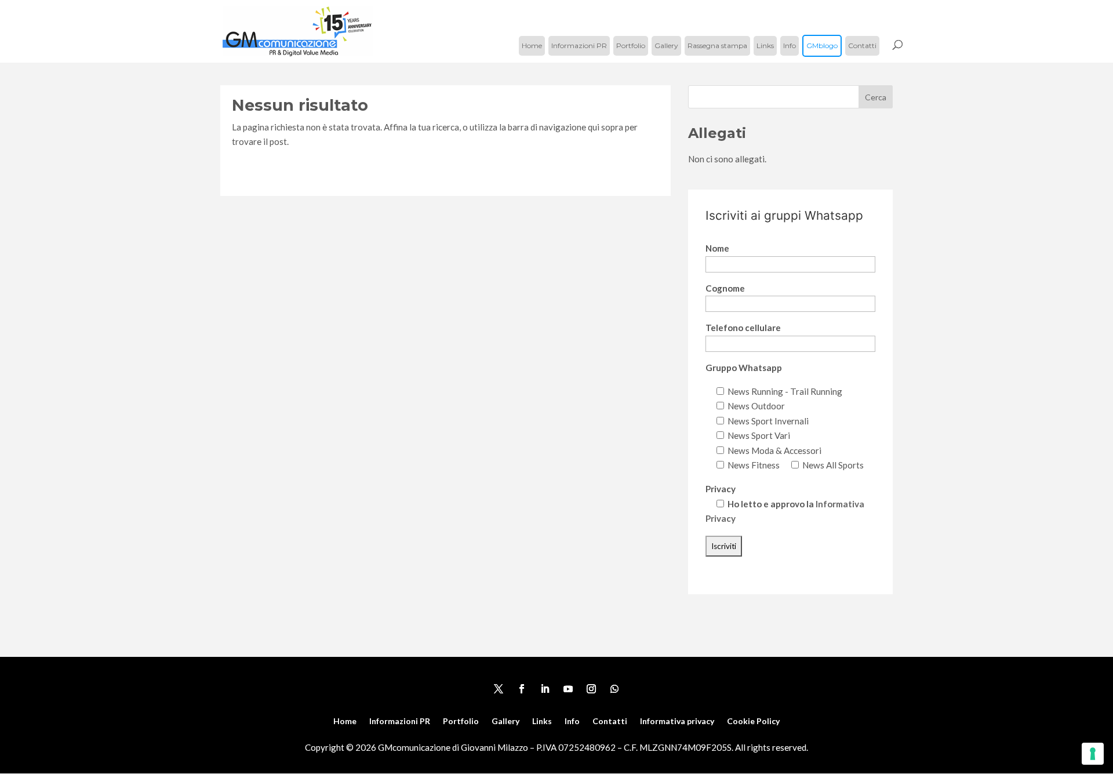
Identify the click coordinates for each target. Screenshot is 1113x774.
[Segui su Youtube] (568, 688)
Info (789, 45)
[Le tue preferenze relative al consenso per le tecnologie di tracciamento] (1093, 754)
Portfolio (630, 45)
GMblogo (822, 45)
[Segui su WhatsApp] (614, 688)
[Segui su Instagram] (591, 688)
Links (765, 45)
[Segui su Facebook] (521, 688)
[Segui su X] (498, 688)
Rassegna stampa (717, 45)
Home (532, 45)
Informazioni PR (579, 45)
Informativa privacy (677, 721)
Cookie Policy (753, 721)
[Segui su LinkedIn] (545, 688)
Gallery (666, 45)
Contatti (862, 45)
